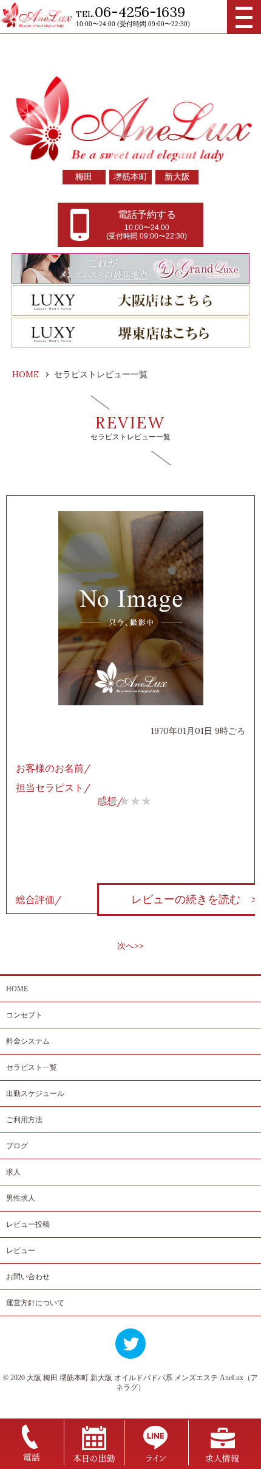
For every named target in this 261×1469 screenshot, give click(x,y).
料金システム (28, 1041)
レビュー (20, 1250)
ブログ (17, 1146)
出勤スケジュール (35, 1093)
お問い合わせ (28, 1276)
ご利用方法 (24, 1119)
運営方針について (35, 1303)
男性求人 (20, 1198)
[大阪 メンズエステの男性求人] (222, 1462)
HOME (17, 989)
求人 (13, 1172)
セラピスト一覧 (31, 1067)
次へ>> (130, 945)
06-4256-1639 (140, 12)
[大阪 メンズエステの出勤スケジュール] (94, 1462)
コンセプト (24, 1015)
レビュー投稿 (28, 1224)
